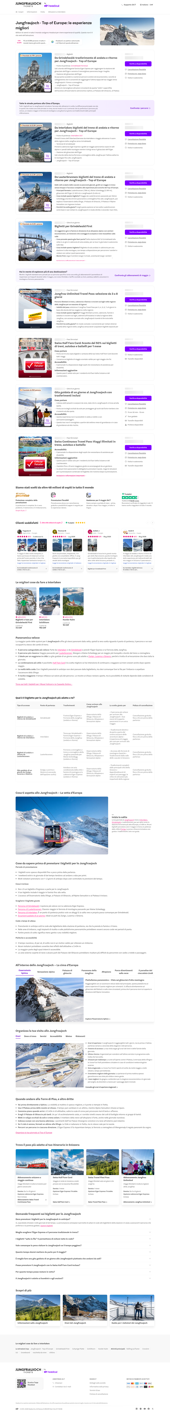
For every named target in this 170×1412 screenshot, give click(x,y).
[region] (35, 73)
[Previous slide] (22, 73)
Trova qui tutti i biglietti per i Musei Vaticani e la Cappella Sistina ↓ (44, 684)
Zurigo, (123, 829)
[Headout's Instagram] (141, 1409)
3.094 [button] (62, 124)
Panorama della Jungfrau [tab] (89, 971)
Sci (17, 1352)
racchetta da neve (39, 1352)
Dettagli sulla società (97, 1383)
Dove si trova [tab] (30, 1036)
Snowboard (25, 1352)
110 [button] (61, 290)
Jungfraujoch (129, 820)
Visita (42, 12)
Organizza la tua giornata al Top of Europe (34, 1132)
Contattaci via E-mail (63, 1386)
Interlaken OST (77, 135)
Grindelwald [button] (76, 649)
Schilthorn (91, 1349)
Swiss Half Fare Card (60, 1202)
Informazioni (32, 12)
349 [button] (61, 437)
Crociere (145, 1349)
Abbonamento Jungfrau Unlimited (136, 1202)
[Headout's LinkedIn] (137, 1409)
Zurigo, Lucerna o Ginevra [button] (99, 656)
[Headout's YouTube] (145, 1409)
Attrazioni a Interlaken (56, 12)
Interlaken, (144, 820)
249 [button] (61, 222)
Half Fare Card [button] (59, 662)
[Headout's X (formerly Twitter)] (153, 1409)
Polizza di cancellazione (99, 1394)
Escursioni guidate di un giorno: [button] (31, 915)
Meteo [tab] (69, 1036)
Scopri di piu (20, 510)
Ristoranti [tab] (80, 1036)
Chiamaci (58, 1383)
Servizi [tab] (43, 1036)
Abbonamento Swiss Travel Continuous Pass (28, 1200)
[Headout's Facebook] (149, 1409)
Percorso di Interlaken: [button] (28, 912)
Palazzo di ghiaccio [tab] (67, 971)
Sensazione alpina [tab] (46, 971)
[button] (21, 545)
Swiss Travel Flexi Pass (97, 1202)
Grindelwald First (62, 1349)
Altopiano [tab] (106, 971)
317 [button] (61, 339)
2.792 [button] (62, 54)
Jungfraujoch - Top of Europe (42, 1349)
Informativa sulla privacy (99, 1386)
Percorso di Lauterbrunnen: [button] (30, 909)
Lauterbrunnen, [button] (65, 653)
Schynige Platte (78, 1349)
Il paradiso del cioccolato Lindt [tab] (145, 971)
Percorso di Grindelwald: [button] (28, 906)
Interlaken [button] (61, 649)
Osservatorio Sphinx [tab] (25, 971)
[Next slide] (49, 73)
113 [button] (61, 388)
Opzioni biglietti (46, 1225)
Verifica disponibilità (138, 62)
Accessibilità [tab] (56, 1036)
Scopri (20, 12)
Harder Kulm (103, 1349)
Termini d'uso (95, 1390)
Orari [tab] (18, 1036)
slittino (52, 1352)
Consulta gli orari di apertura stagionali (100, 1087)
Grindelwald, (116, 822)
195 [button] (61, 173)
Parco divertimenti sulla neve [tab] (124, 971)
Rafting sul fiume (133, 1349)
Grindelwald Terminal (79, 65)
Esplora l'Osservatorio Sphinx (97, 1019)
